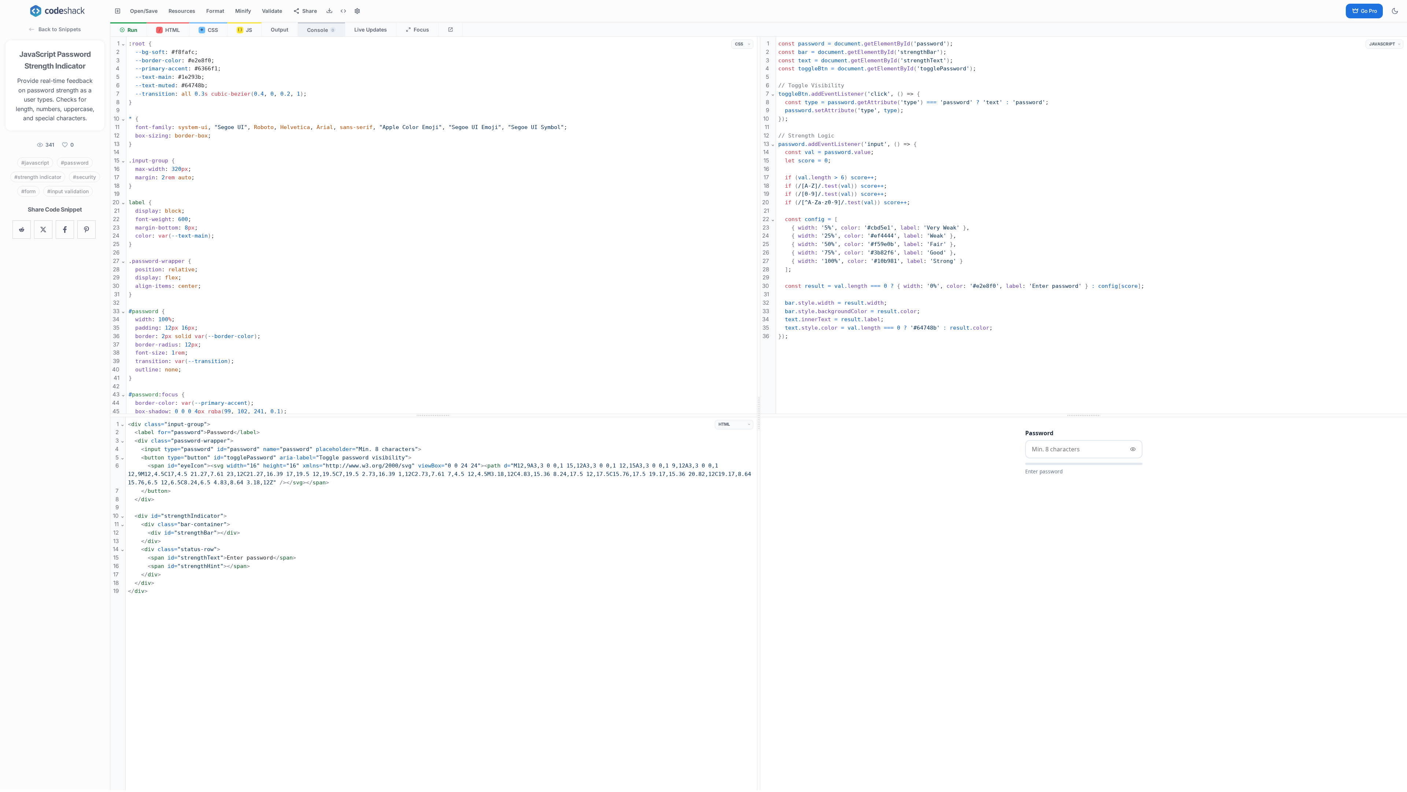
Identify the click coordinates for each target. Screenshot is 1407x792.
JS (244, 30)
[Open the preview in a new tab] (451, 29)
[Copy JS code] (1358, 44)
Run (132, 30)
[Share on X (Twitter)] (43, 229)
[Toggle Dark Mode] (1395, 11)
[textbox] (441, 395)
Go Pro (1369, 11)
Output (279, 29)
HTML (169, 30)
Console (320, 30)
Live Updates (370, 29)
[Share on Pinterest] (86, 229)
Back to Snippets (59, 29)
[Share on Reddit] (21, 229)
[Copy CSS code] (724, 44)
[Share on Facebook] (65, 229)
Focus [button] (421, 29)
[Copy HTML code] (708, 425)
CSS (209, 30)
